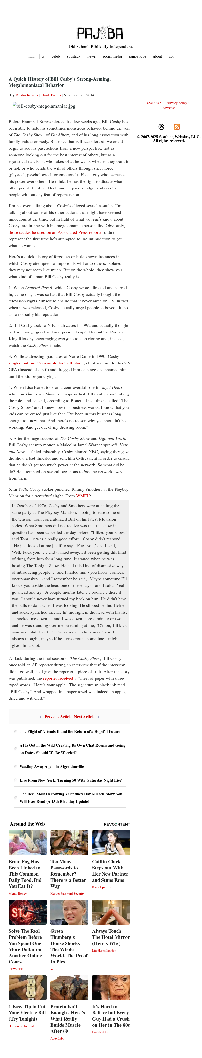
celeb (56, 56)
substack (73, 56)
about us (153, 102)
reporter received (58, 678)
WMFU (83, 496)
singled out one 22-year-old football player (46, 363)
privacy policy (177, 102)
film (31, 56)
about (157, 56)
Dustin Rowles (27, 94)
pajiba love (137, 56)
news (91, 56)
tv (43, 56)
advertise (169, 107)
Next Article (84, 716)
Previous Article (58, 716)
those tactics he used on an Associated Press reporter (56, 232)
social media (112, 56)
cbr (171, 56)
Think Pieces (51, 94)
